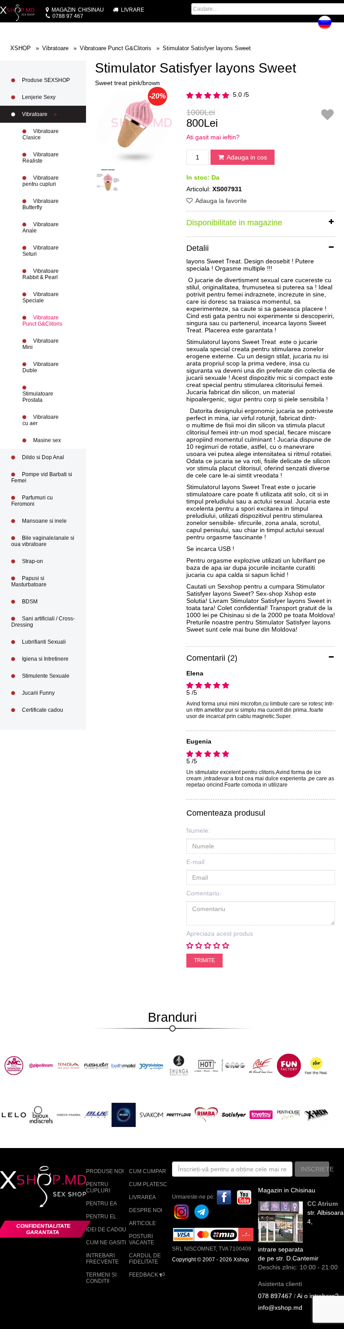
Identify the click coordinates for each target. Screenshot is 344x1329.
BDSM (29, 601)
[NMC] (14, 1065)
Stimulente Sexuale (45, 676)
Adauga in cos (246, 157)
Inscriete (315, 1169)
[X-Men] (316, 1114)
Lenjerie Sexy (38, 97)
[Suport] (339, 25)
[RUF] (261, 1065)
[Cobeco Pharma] (69, 1114)
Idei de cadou (106, 1229)
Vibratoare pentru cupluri (40, 181)
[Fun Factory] (289, 1065)
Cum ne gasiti (106, 1242)
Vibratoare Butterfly (40, 204)
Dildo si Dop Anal (42, 457)
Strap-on (32, 561)
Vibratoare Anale (40, 227)
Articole (142, 1223)
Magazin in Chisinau (286, 1190)
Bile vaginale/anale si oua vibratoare (42, 541)
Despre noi (145, 1210)
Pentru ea (101, 1203)
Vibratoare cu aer (40, 420)
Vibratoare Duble (40, 367)
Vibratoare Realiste (40, 157)
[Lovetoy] (261, 1114)
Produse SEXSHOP (45, 80)
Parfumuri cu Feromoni (32, 501)
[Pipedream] (41, 1065)
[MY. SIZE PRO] (124, 1114)
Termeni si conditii (101, 1278)
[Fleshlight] (96, 1065)
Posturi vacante (141, 1239)
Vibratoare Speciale (40, 297)
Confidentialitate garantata (43, 1229)
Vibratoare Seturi (40, 251)
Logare (300, 25)
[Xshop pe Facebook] (224, 1197)
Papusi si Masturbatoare (29, 581)
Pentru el (101, 1216)
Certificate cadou (42, 710)
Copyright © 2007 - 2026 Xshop (210, 1259)
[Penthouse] (289, 1114)
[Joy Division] (151, 1065)
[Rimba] (206, 1114)
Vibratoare (35, 114)
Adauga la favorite (220, 200)
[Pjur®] (316, 1065)
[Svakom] (151, 1114)
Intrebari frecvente (102, 1258)
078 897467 (275, 1295)
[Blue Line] (96, 1114)
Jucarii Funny (38, 693)
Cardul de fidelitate (145, 1258)
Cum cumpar (147, 1171)
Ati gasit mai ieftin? (213, 137)
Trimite (204, 960)
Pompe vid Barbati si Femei (41, 477)
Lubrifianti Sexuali (43, 642)
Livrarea (142, 1197)
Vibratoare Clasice (40, 134)
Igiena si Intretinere (45, 659)
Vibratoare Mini (40, 344)
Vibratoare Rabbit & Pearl (40, 274)
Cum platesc (148, 1184)
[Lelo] (14, 1114)
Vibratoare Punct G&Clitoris (42, 320)
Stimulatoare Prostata (37, 397)
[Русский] (324, 22)
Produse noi (105, 1171)
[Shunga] (179, 1065)
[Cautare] (257, 25)
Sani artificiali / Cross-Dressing (43, 621)
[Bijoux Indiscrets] (41, 1114)
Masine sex (46, 440)
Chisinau (78, 10)
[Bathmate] (124, 1065)
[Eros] (234, 1065)
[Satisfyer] (234, 1114)
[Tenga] (69, 1065)
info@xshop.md (280, 1307)
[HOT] (206, 1065)
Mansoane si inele (44, 521)
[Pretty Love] (179, 1114)
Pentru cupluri (98, 1187)
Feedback (144, 1275)
